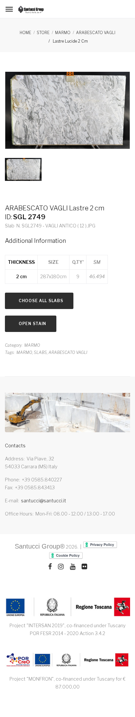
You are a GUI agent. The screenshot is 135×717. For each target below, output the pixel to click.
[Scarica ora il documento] (67, 607)
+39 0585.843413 (35, 487)
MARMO (62, 32)
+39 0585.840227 (42, 479)
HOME (25, 32)
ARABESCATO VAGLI (95, 32)
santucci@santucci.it (43, 500)
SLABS (40, 352)
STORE (43, 32)
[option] (67, 112)
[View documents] (67, 660)
